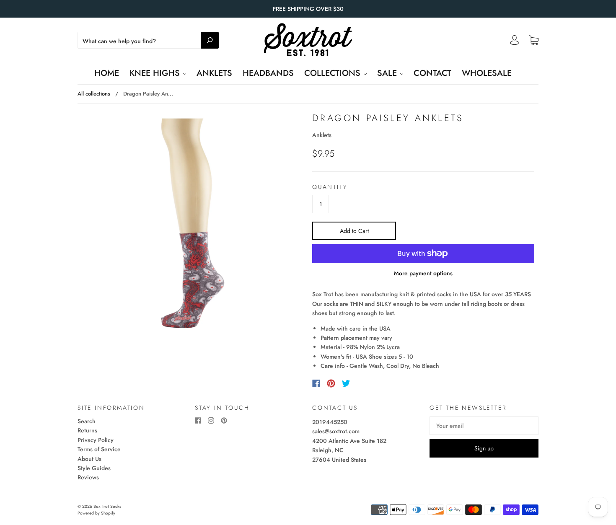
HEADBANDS (268, 73)
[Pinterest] (331, 383)
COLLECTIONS (333, 73)
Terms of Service (99, 449)
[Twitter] (346, 383)
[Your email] (484, 425)
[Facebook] (316, 383)
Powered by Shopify (96, 513)
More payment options (423, 273)
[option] (193, 223)
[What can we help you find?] (148, 41)
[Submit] (210, 40)
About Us (89, 459)
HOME (106, 73)
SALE (388, 73)
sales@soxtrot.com (336, 431)
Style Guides (94, 468)
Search (87, 421)
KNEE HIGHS (155, 73)
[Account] (514, 42)
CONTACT (432, 73)
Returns (87, 430)
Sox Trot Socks (107, 506)
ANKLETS (214, 73)
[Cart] (533, 40)
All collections (94, 94)
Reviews (88, 477)
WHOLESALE (487, 73)
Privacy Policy (96, 440)
